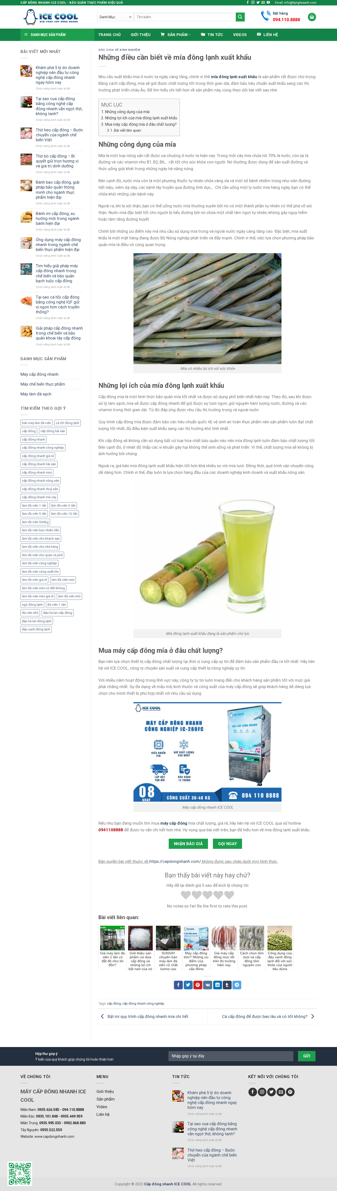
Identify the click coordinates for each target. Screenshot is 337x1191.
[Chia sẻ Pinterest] (197, 985)
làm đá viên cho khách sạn (41, 538)
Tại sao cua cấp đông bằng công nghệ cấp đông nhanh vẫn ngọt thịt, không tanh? (59, 106)
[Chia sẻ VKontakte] (207, 985)
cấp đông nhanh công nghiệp (43, 447)
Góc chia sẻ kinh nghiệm (119, 50)
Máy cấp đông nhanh (39, 374)
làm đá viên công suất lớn (40, 571)
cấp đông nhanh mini (37, 472)
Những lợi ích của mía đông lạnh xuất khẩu (141, 118)
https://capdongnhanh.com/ (175, 861)
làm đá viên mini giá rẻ (38, 596)
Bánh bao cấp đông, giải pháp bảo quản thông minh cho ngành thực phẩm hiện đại (57, 189)
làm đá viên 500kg (35, 522)
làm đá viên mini (63, 580)
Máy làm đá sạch (35, 393)
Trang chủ (109, 35)
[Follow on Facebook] (247, 2)
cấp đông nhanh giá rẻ (38, 456)
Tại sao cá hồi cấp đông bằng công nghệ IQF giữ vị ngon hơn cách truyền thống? (57, 304)
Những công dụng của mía (127, 111)
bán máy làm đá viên (36, 423)
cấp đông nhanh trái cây (39, 497)
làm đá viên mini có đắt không (43, 588)
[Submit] (240, 17)
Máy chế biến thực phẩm (42, 384)
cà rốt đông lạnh (67, 423)
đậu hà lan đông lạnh (37, 621)
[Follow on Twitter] (258, 2)
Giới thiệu (141, 35)
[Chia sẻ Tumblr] (227, 985)
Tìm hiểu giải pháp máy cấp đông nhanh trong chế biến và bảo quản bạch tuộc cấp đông (57, 273)
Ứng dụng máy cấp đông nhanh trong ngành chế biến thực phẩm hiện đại (58, 244)
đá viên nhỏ (30, 613)
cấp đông (29, 431)
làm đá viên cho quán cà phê (42, 555)
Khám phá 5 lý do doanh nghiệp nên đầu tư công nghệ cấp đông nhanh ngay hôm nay (58, 75)
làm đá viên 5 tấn (34, 514)
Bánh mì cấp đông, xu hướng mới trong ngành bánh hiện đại (57, 218)
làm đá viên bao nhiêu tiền (40, 530)
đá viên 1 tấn (56, 604)
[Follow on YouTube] (268, 2)
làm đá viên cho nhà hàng (40, 547)
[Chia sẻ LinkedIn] (217, 985)
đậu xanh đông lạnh (36, 629)
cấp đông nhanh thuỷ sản (40, 489)
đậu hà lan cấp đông (57, 613)
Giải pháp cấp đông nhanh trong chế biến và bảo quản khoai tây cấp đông (59, 333)
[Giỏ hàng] (312, 17)
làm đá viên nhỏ (69, 596)
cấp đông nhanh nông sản (40, 480)
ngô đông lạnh (32, 604)
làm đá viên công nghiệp (39, 563)
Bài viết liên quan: (128, 130)
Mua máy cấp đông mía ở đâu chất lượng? (141, 124)
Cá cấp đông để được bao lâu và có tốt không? (265, 1016)
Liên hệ (103, 1114)
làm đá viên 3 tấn (63, 505)
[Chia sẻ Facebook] (178, 985)
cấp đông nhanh (33, 439)
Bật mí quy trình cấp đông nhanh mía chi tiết (147, 1016)
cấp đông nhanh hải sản (39, 464)
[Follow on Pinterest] (290, 1092)
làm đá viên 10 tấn (64, 514)
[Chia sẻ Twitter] (188, 985)
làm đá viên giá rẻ (34, 580)
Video (101, 1106)
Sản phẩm (105, 1099)
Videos (240, 35)
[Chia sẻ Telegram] (236, 985)
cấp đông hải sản (52, 431)
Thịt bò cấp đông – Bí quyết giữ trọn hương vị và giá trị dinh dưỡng (57, 161)
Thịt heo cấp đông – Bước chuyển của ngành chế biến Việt (59, 134)
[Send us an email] (263, 2)
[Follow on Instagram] (253, 2)
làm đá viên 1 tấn (34, 505)
